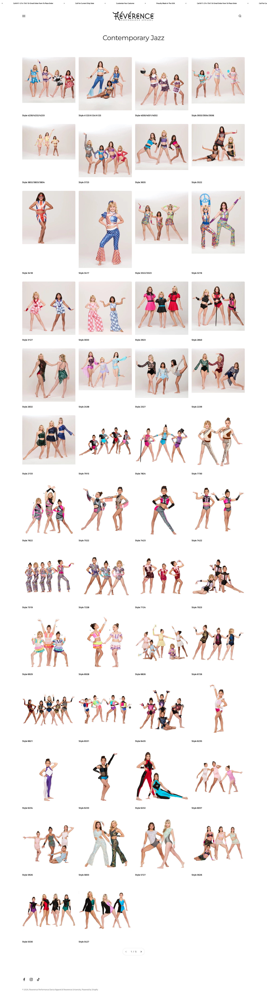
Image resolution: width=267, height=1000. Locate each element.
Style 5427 (84, 941)
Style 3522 (197, 182)
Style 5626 (197, 874)
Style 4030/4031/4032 (146, 115)
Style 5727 (140, 874)
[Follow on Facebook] (24, 979)
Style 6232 (140, 808)
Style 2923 (140, 339)
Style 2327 (140, 406)
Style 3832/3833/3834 (33, 182)
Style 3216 (197, 273)
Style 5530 (27, 941)
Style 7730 (197, 473)
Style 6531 (84, 741)
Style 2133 (27, 473)
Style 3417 (84, 273)
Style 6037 (197, 808)
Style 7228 (84, 607)
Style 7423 (140, 540)
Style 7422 (197, 540)
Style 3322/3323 (143, 273)
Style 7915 (84, 473)
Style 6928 (84, 674)
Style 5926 (27, 874)
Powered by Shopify (90, 989)
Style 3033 (84, 339)
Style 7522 (84, 540)
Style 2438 (84, 406)
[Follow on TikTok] (38, 979)
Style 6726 (197, 674)
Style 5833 (84, 874)
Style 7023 (197, 607)
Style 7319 (27, 607)
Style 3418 (27, 273)
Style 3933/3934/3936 (203, 115)
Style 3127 (27, 339)
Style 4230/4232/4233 (33, 115)
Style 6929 (27, 674)
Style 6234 (27, 808)
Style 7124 (140, 607)
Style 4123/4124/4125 (90, 115)
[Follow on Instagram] (31, 979)
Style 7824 (140, 473)
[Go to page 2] (141, 951)
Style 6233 (84, 808)
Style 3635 (140, 182)
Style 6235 (197, 741)
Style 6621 (27, 741)
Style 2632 (27, 406)
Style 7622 (27, 540)
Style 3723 (84, 182)
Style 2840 (197, 339)
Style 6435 (140, 741)
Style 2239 (197, 406)
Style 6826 (140, 674)
